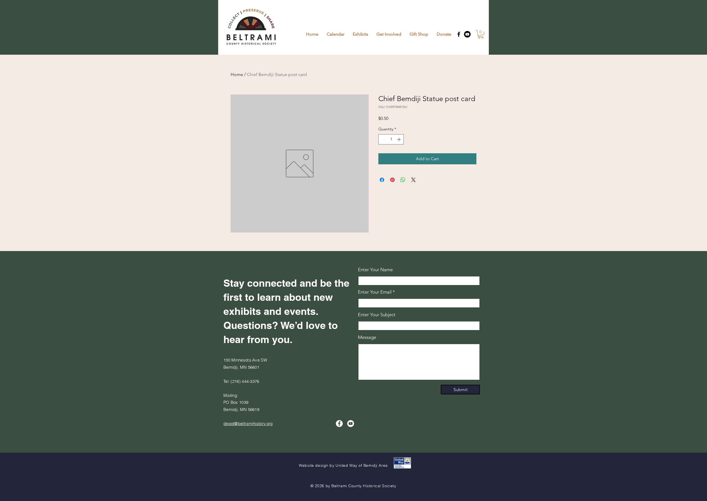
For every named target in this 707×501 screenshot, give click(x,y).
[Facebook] (458, 34)
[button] (481, 34)
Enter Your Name (375, 269)
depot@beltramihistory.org (248, 423)
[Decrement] (382, 139)
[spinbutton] (391, 139)
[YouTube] (467, 34)
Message (367, 337)
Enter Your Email (375, 292)
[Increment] (399, 139)
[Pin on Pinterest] (392, 179)
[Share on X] (413, 179)
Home (237, 74)
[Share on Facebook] (382, 179)
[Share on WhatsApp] (403, 179)
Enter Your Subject (376, 314)
